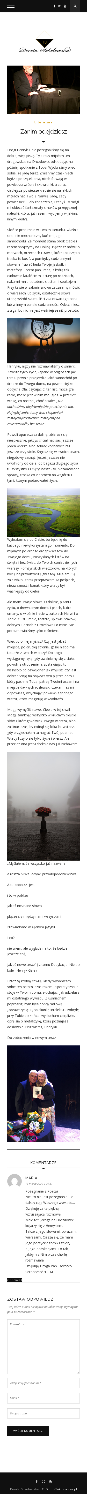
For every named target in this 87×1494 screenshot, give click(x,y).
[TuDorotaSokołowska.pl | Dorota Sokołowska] (43, 41)
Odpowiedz (14, 1280)
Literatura (43, 122)
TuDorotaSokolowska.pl (59, 1489)
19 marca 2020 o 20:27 (38, 1183)
